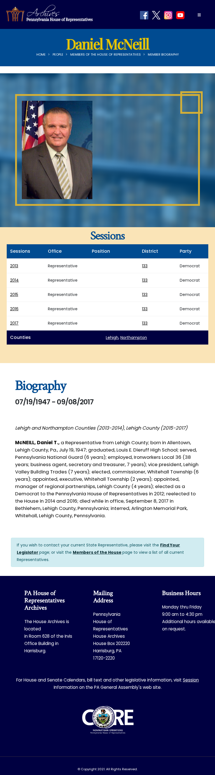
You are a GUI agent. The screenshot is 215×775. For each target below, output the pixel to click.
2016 (14, 309)
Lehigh (112, 337)
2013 (14, 266)
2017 (14, 323)
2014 (14, 280)
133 (145, 266)
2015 (14, 294)
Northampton (133, 337)
